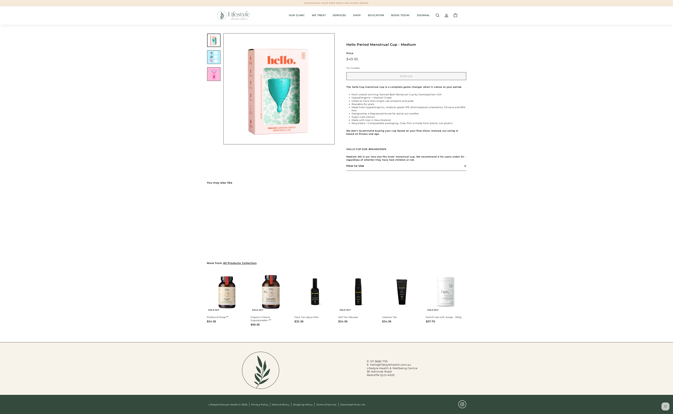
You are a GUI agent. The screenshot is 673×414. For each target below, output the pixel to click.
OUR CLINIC (297, 15)
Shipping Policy (303, 404)
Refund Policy (280, 404)
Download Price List (352, 404)
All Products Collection (240, 263)
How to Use (355, 165)
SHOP (357, 15)
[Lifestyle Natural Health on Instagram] (462, 404)
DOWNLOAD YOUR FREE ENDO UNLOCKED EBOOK (336, 3)
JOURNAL (423, 15)
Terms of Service (326, 404)
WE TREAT (319, 15)
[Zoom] (279, 88)
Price (349, 53)
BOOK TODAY (400, 15)
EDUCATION (376, 15)
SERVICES (339, 15)
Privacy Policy (259, 404)
